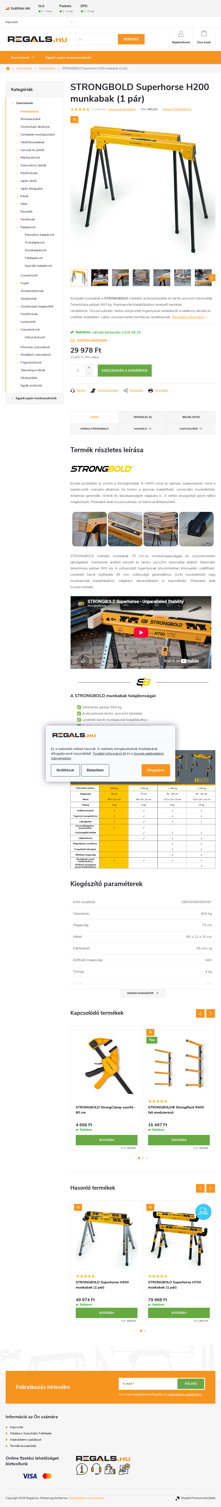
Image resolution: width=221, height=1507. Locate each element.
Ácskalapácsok (35, 242)
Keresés (131, 39)
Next (210, 1013)
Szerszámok (24, 103)
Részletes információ (188, 317)
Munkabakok (30, 111)
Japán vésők (29, 181)
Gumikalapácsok (36, 250)
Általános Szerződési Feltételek (31, 1433)
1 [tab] (139, 1158)
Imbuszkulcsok (35, 337)
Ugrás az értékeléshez (122, 109)
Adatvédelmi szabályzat (25, 1440)
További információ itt (109, 753)
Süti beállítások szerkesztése (86, 1498)
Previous (200, 1013)
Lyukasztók (28, 322)
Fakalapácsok (34, 258)
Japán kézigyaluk (32, 189)
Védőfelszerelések (32, 142)
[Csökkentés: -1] (88, 373)
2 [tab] (143, 1158)
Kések (24, 196)
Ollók (24, 204)
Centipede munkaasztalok (38, 134)
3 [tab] (147, 1158)
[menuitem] (23, 57)
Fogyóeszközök (31, 362)
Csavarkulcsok (30, 329)
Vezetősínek (29, 299)
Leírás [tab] (94, 417)
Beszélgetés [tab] (191, 417)
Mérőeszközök (30, 158)
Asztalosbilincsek (32, 291)
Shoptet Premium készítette (198, 1498)
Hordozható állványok (35, 127)
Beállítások (65, 770)
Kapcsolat (12, 22)
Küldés (191, 1384)
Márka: (177, 109)
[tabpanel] (107, 1088)
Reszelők (27, 212)
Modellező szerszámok (36, 355)
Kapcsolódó (189, 428)
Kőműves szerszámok (35, 347)
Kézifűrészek (29, 173)
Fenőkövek (28, 219)
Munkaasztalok (31, 119)
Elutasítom (95, 770)
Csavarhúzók (29, 275)
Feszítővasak (29, 314)
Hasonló (140, 428)
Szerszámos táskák (33, 165)
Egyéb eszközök (31, 385)
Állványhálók (29, 378)
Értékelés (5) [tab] (143, 417)
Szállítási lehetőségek (92, 340)
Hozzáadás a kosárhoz (125, 370)
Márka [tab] (95, 428)
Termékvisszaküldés (23, 1446)
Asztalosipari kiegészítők (37, 306)
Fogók (25, 283)
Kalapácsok (28, 227)
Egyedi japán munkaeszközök (36, 398)
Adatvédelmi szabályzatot (184, 1394)
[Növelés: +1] (88, 368)
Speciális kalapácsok (38, 266)
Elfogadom (155, 770)
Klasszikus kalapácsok (39, 235)
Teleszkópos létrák (33, 370)
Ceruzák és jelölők (32, 150)
